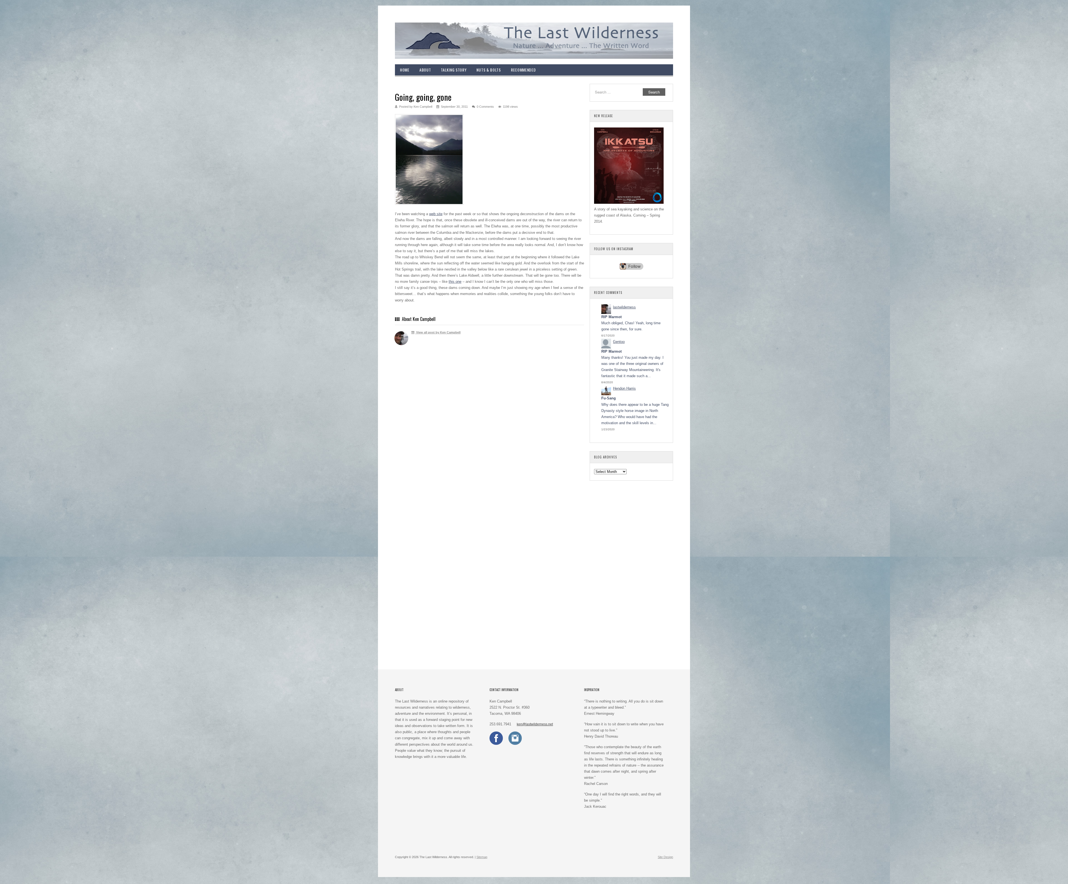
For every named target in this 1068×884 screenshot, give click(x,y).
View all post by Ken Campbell (438, 332)
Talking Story (453, 70)
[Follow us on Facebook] (496, 744)
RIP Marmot (611, 317)
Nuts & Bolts (488, 70)
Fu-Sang (608, 398)
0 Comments (485, 106)
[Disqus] (489, 430)
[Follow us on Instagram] (515, 744)
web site (435, 214)
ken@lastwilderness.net (535, 724)
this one (455, 281)
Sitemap (481, 857)
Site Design (665, 857)
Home (404, 70)
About (425, 70)
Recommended (523, 70)
